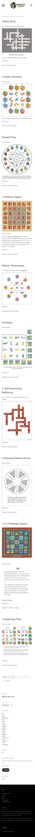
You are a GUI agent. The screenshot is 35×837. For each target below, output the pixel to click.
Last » (8, 680)
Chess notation (5, 800)
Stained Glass (9, 137)
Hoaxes (3, 721)
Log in (3, 779)
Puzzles (3, 733)
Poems (3, 731)
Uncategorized (5, 744)
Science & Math (12, 65)
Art (2, 713)
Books (3, 796)
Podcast (4, 729)
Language (4, 724)
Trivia (3, 742)
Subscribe (5, 770)
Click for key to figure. (7, 600)
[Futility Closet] (17, 7)
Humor (3, 723)
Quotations (4, 734)
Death (3, 716)
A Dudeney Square (12, 196)
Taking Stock (9, 21)
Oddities (4, 728)
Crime (3, 714)
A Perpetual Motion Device (16, 458)
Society (3, 739)
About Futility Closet (6, 793)
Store (3, 798)
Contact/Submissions (6, 801)
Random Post (9, 697)
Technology (4, 741)
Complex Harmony (12, 76)
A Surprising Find (11, 619)
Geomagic (7, 322)
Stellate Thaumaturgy (13, 265)
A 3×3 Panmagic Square (14, 523)
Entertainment (5, 718)
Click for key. (24, 270)
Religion (4, 736)
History (3, 719)
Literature (4, 726)
